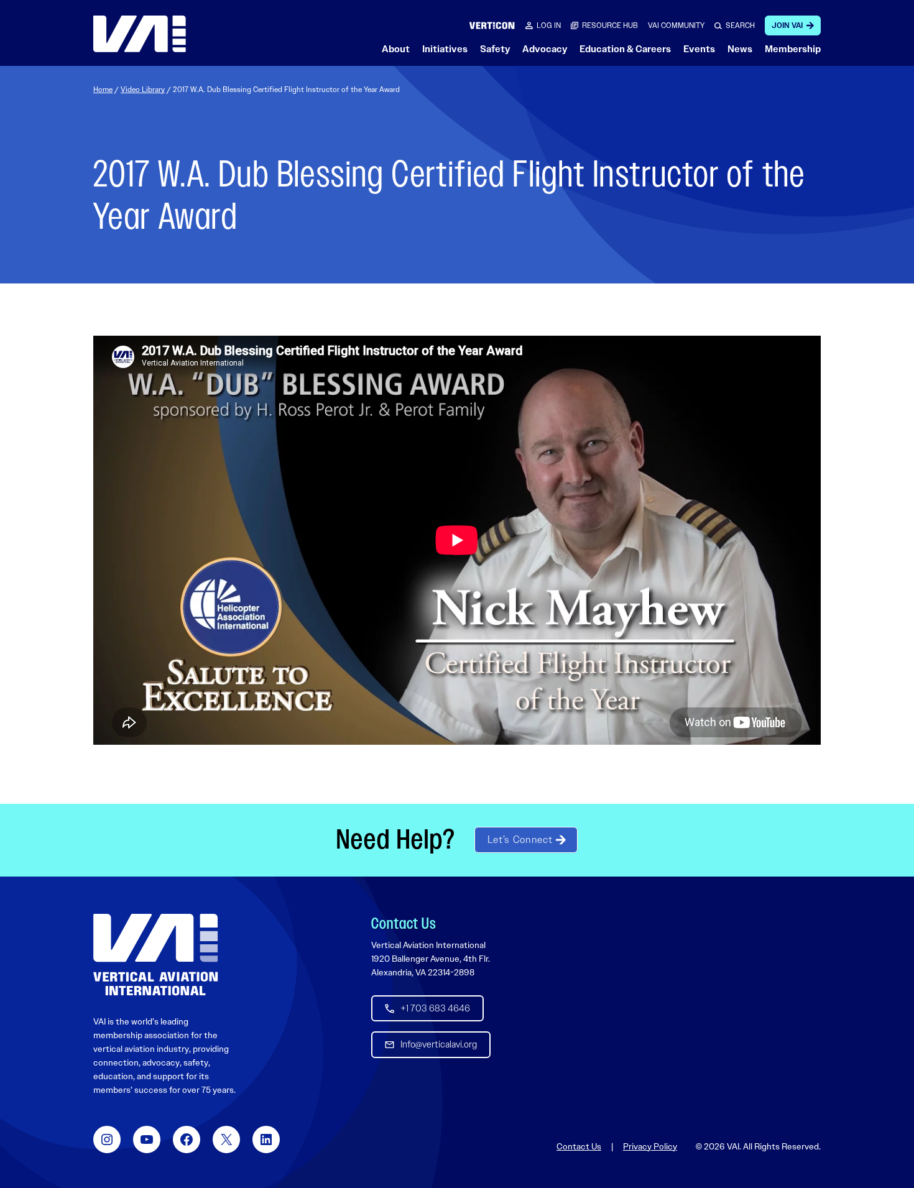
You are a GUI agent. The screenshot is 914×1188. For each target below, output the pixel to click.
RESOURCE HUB (610, 25)
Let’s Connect (519, 839)
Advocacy (544, 49)
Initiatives (445, 49)
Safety (495, 49)
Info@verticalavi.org (438, 1044)
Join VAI (787, 25)
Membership (793, 49)
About (396, 49)
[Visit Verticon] (492, 25)
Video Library (143, 89)
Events (699, 49)
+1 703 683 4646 (435, 1008)
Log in (549, 25)
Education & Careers (625, 49)
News (739, 49)
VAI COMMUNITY (676, 25)
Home (103, 89)
